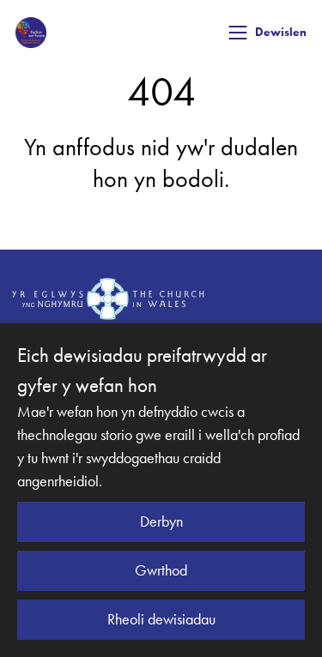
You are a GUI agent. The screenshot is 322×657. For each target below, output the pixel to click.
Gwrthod (161, 570)
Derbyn (161, 521)
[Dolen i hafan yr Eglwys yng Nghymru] (108, 298)
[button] (238, 33)
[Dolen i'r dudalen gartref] (30, 32)
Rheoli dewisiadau (161, 619)
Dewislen (281, 32)
